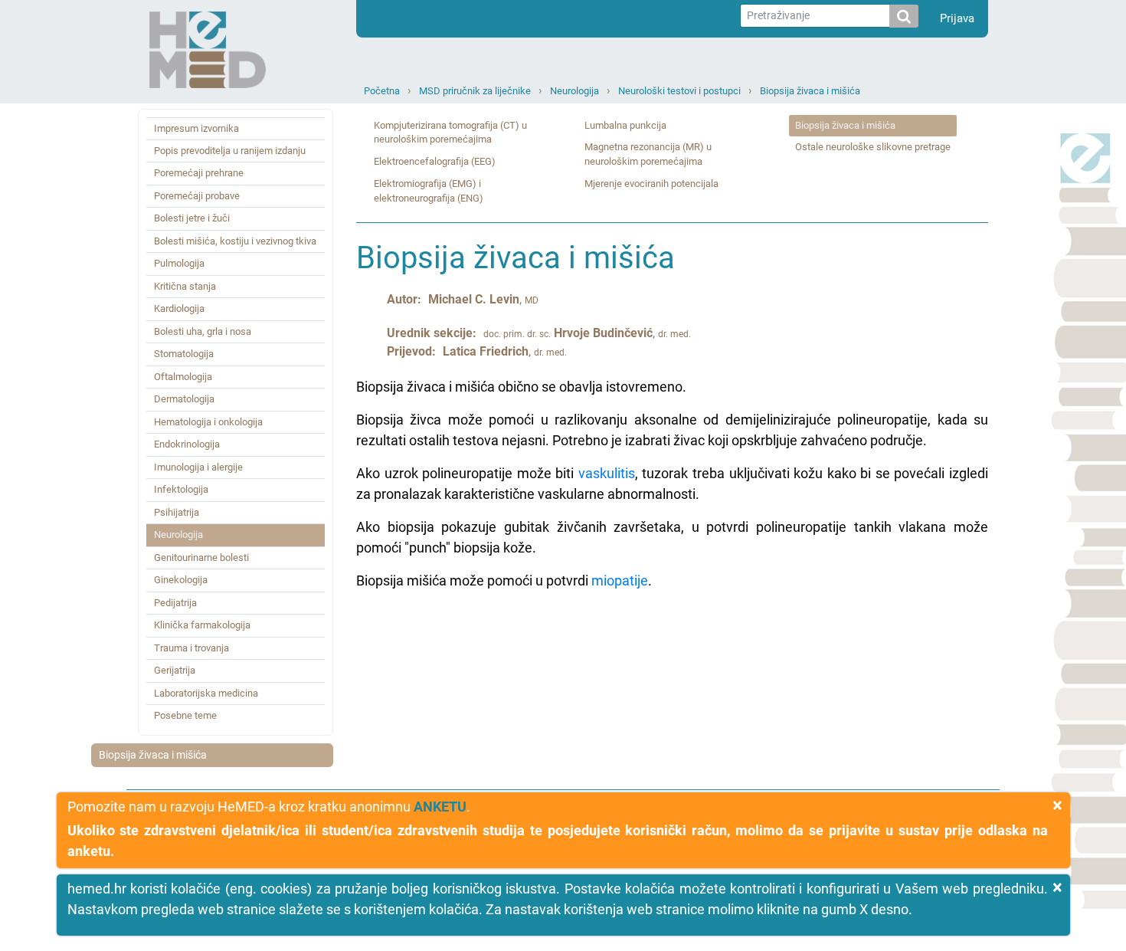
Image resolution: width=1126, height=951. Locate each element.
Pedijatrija (175, 602)
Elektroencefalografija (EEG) (435, 161)
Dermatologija (184, 399)
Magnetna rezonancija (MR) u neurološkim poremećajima (648, 154)
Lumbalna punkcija (625, 125)
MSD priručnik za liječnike (475, 91)
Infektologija (181, 489)
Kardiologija (179, 308)
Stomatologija (184, 353)
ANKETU (440, 807)
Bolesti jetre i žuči (192, 218)
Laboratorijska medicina (206, 693)
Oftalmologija (183, 376)
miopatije (619, 580)
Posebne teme (185, 715)
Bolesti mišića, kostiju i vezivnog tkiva (235, 241)
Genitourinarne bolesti (201, 557)
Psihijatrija (176, 512)
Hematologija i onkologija (208, 422)
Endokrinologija (187, 444)
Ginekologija (181, 579)
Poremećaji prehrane (199, 173)
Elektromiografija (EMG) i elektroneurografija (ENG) (428, 191)
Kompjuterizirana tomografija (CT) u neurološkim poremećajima (450, 133)
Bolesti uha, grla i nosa (202, 331)
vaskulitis (606, 473)
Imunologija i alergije (198, 467)
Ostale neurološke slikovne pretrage (873, 146)
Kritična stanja (185, 286)
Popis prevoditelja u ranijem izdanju (230, 150)
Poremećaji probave (197, 196)
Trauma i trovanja (191, 648)
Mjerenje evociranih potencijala (651, 183)
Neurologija (574, 91)
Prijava (957, 18)
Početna (382, 91)
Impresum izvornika (196, 128)
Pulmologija (179, 263)
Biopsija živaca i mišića (810, 91)
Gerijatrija (174, 670)
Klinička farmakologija (202, 625)
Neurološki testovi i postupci (679, 91)
